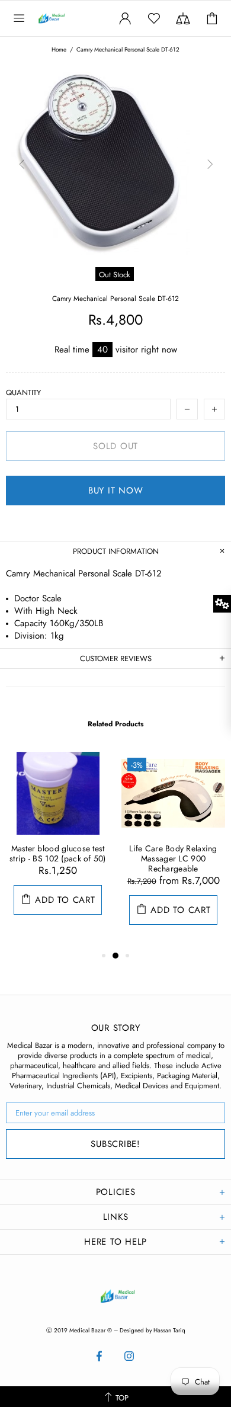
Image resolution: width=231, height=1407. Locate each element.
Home (59, 50)
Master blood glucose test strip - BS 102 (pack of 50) (57, 854)
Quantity (23, 392)
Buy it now (115, 490)
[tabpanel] (58, 845)
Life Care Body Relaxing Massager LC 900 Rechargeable (173, 859)
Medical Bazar (64, 18)
